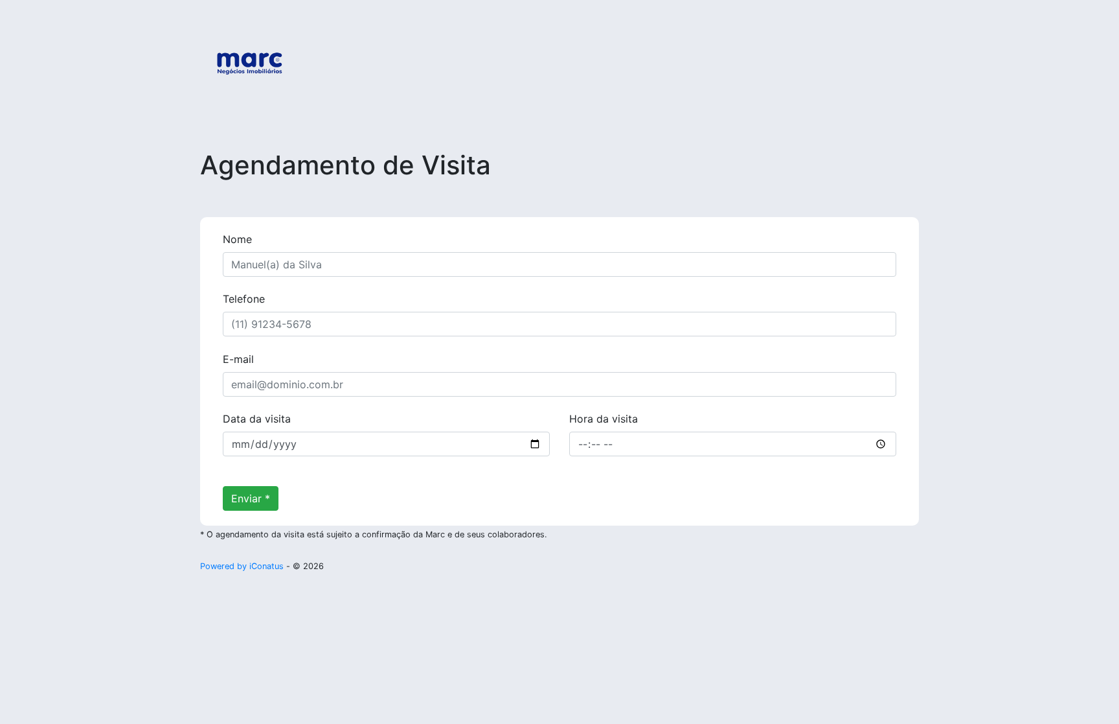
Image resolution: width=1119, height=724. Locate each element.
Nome (237, 239)
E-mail (238, 359)
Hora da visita (603, 418)
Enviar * (250, 498)
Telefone (244, 298)
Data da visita (257, 418)
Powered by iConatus (242, 566)
